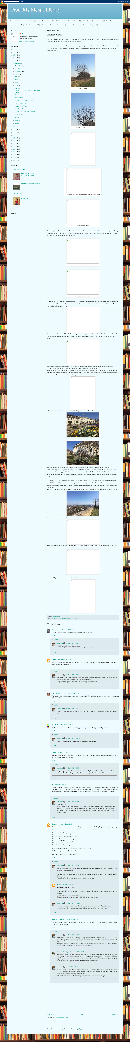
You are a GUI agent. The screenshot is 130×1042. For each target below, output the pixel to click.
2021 (15, 127)
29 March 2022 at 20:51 (66, 725)
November (18, 66)
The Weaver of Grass (58, 693)
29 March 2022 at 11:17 (69, 630)
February (18, 120)
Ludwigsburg (14, 25)
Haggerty (54, 824)
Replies (56, 639)
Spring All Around (20, 103)
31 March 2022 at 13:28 (70, 884)
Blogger (80, 1029)
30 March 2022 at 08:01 (73, 643)
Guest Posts (86, 21)
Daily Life (34, 21)
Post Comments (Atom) (61, 1018)
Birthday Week (19, 95)
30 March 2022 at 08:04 (73, 738)
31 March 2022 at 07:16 (73, 802)
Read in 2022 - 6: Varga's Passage (24, 100)
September (18, 71)
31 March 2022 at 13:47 (73, 935)
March (17, 88)
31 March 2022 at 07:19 (73, 865)
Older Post (115, 1014)
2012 (15, 152)
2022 (15, 61)
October (17, 68)
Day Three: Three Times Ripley (30, 184)
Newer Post (50, 1014)
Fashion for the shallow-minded (66, 21)
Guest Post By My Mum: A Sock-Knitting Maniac (29, 174)
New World (55, 725)
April (17, 85)
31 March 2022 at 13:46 (73, 903)
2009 (15, 160)
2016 (15, 141)
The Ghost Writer (19, 194)
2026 (15, 49)
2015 (15, 143)
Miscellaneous (30, 25)
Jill (53, 784)
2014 (15, 146)
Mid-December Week (20, 169)
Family (47, 21)
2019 (15, 132)
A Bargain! (24, 198)
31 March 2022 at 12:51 (72, 920)
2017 (15, 138)
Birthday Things (19, 98)
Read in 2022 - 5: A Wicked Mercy (25, 111)
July (16, 77)
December (18, 63)
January (17, 123)
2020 (15, 130)
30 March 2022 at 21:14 (65, 824)
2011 (15, 155)
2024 (15, 55)
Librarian (60, 643)
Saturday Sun (18, 114)
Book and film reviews (17, 21)
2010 (15, 157)
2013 (15, 149)
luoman (68, 1029)
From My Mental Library (36, 9)
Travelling (89, 25)
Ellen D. (54, 659)
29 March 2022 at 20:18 (72, 693)
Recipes (44, 25)
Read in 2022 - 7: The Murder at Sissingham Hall (27, 91)
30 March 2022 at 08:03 (73, 675)
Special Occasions (73, 25)
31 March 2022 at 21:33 (77, 952)
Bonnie (54, 753)
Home (83, 1014)
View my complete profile (26, 41)
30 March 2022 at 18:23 (61, 784)
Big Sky (17, 117)
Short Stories (57, 25)
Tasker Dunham (56, 630)
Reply (53, 635)
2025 (15, 52)
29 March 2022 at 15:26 (64, 659)
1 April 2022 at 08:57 (72, 967)
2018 (15, 135)
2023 (15, 58)
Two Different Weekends (22, 109)
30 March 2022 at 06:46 (63, 753)
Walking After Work (21, 106)
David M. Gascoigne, (58, 919)
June (16, 80)
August (17, 74)
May (16, 82)
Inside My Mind (101, 21)
